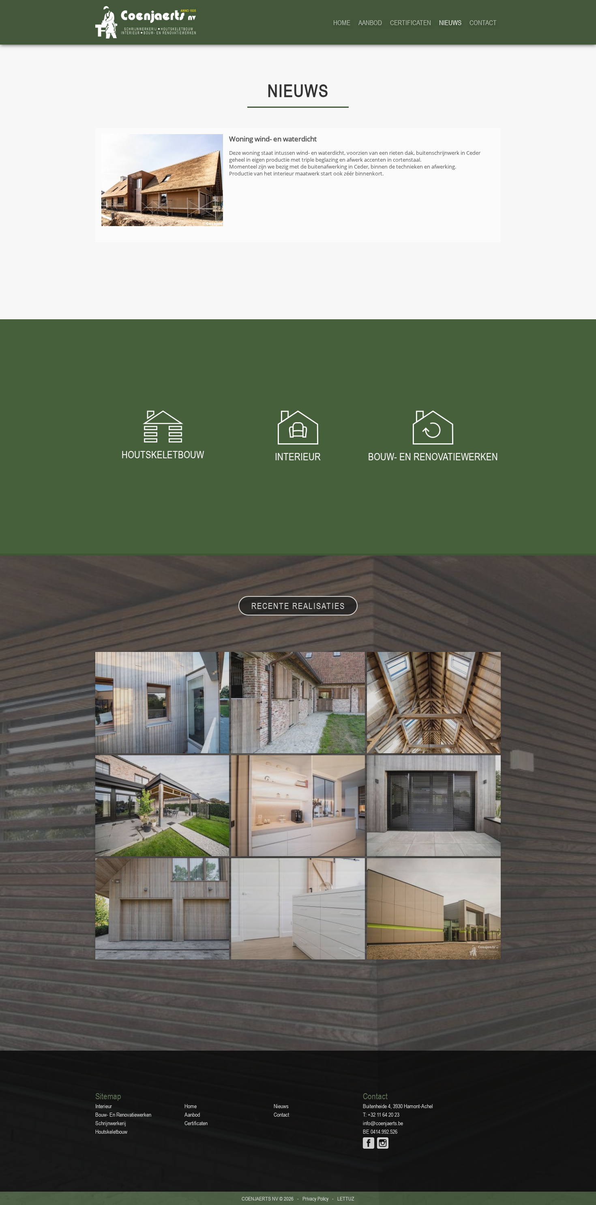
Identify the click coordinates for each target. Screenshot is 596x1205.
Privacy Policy (315, 1199)
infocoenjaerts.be (383, 1123)
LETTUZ (345, 1199)
